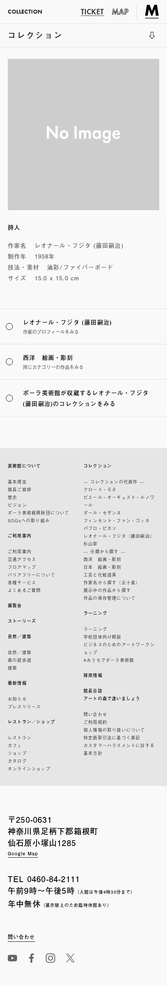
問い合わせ (95, 714)
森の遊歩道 (19, 660)
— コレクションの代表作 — (114, 481)
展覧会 (15, 605)
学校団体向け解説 (103, 637)
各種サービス (22, 582)
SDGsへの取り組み (29, 520)
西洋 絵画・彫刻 (103, 559)
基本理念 (17, 481)
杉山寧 (91, 543)
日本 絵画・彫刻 (103, 567)
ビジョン (17, 505)
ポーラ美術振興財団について (39, 512)
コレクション (35, 38)
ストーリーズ (22, 621)
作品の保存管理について (110, 598)
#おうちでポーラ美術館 (109, 660)
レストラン (19, 737)
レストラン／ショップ (31, 721)
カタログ (17, 761)
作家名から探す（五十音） (112, 582)
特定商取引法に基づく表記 (112, 737)
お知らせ (17, 699)
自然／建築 (19, 636)
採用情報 (93, 675)
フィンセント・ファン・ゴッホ (117, 520)
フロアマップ (22, 567)
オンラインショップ (29, 768)
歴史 (12, 497)
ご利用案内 (19, 535)
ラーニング (95, 613)
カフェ (15, 745)
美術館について (24, 466)
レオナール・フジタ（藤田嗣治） (119, 536)
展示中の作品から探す (107, 590)
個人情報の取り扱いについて (114, 730)
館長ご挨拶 (19, 489)
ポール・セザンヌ (103, 512)
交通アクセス (22, 559)
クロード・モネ (100, 489)
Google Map (23, 853)
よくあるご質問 (24, 590)
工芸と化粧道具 (100, 575)
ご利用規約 (95, 722)
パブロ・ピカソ (100, 528)
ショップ (17, 753)
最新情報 (17, 683)
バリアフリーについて (31, 575)
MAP (120, 12)
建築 (12, 668)
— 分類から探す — (104, 551)
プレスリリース (24, 706)
